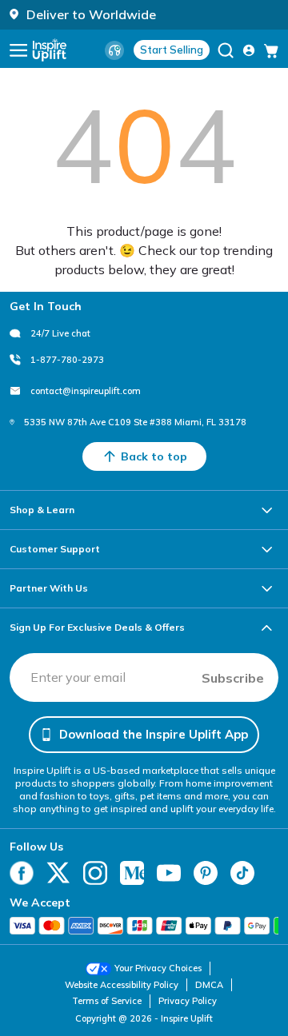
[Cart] (271, 50)
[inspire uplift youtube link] (169, 873)
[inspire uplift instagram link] (95, 873)
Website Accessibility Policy (121, 984)
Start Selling (171, 49)
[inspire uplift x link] (58, 873)
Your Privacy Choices (158, 968)
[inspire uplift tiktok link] (242, 873)
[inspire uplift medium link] (132, 873)
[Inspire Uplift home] (49, 50)
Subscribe (233, 678)
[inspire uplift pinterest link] (206, 873)
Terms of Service (107, 1000)
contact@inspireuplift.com (85, 390)
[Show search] (226, 50)
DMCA (209, 984)
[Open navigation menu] (18, 50)
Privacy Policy (187, 1000)
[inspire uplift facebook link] (22, 873)
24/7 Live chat (60, 333)
